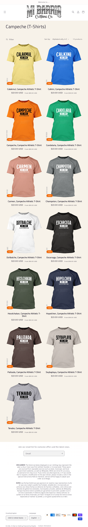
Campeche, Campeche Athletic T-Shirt (24, 145)
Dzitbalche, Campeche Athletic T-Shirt (24, 257)
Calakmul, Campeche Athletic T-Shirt (24, 89)
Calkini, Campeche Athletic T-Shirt (64, 89)
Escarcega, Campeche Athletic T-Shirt (64, 257)
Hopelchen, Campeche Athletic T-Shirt (63, 313)
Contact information (44, 526)
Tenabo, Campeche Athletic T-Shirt (24, 428)
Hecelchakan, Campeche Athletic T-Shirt (24, 314)
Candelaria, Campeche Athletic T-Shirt (63, 145)
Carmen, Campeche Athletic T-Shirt (24, 201)
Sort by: (47, 39)
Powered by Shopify (29, 526)
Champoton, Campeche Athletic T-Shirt (64, 201)
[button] (4, 12)
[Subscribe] (62, 453)
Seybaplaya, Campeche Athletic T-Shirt (64, 372)
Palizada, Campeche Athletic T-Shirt (24, 372)
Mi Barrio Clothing (17, 526)
